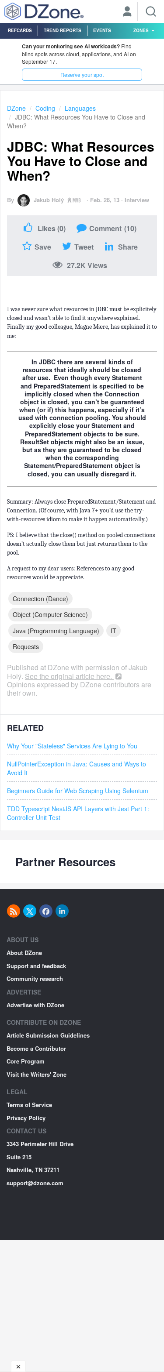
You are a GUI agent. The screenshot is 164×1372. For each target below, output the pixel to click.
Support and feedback (36, 966)
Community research (35, 978)
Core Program (26, 1061)
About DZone (24, 952)
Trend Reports (62, 30)
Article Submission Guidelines (48, 1035)
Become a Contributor (36, 1048)
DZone (16, 108)
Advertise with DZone (35, 1005)
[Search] (151, 11)
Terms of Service (29, 1104)
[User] (127, 12)
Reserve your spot (82, 74)
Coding (45, 108)
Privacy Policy (26, 1118)
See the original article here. (69, 676)
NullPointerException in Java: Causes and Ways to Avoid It (76, 768)
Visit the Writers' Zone (36, 1074)
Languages (80, 108)
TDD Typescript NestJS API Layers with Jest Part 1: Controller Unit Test (78, 813)
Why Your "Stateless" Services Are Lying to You (72, 745)
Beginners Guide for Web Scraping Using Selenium (77, 790)
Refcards (20, 30)
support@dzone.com (35, 1183)
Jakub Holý (49, 200)
